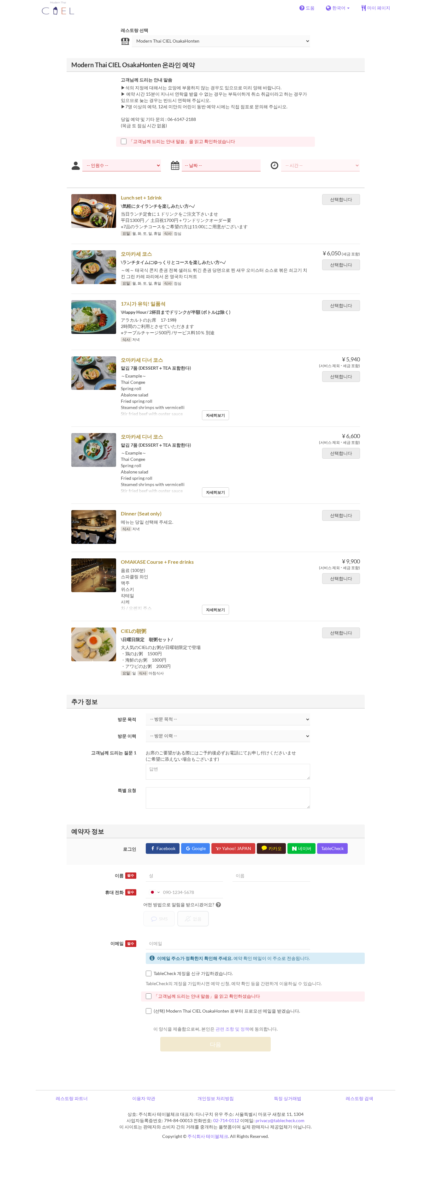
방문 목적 (127, 719)
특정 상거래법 (287, 1098)
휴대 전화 (119, 892)
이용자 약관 (143, 1098)
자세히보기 (215, 415)
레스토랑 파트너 (72, 1098)
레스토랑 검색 (359, 1098)
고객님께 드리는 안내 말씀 (146, 79)
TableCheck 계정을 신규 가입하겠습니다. (193, 973)
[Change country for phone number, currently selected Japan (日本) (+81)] (154, 892)
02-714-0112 (226, 1120)
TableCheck (332, 848)
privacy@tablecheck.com (280, 1120)
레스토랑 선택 (134, 30)
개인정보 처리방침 (216, 1098)
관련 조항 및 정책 (232, 1029)
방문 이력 (127, 736)
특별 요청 (127, 790)
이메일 (122, 943)
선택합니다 (341, 199)
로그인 (129, 849)
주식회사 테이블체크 (207, 1136)
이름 (124, 875)
